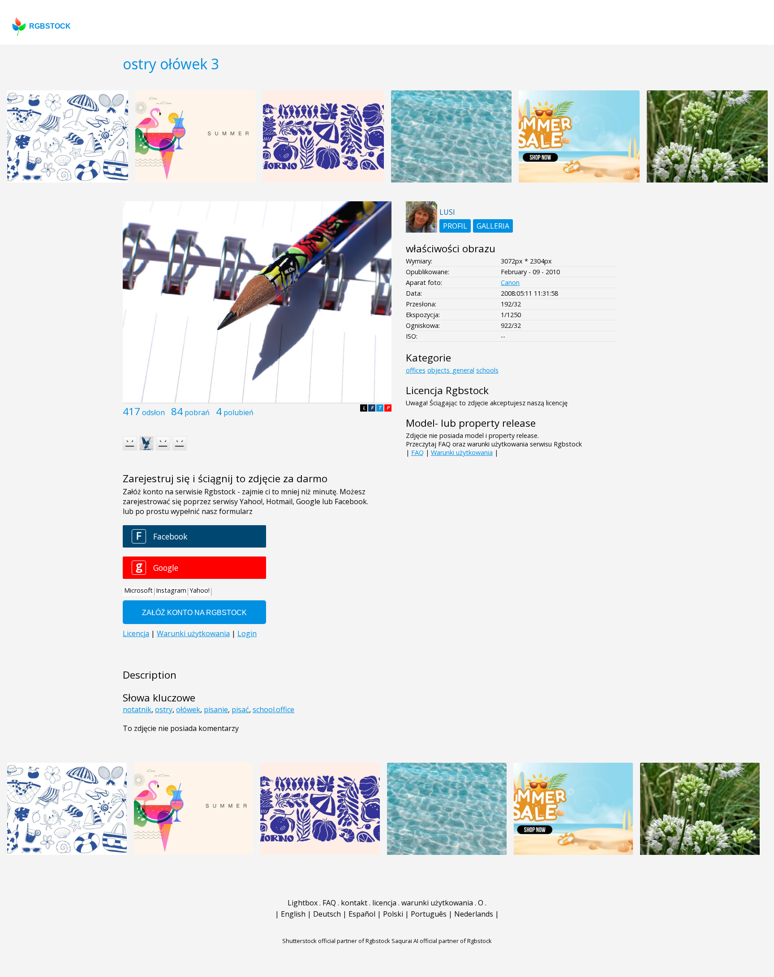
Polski (393, 914)
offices (416, 370)
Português (429, 914)
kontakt (354, 903)
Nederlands (473, 914)
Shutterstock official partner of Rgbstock (336, 941)
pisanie (216, 709)
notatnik (137, 709)
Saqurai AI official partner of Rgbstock (441, 941)
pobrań (197, 412)
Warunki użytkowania (462, 452)
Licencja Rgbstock (447, 390)
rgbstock (50, 26)
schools (487, 370)
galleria (493, 226)
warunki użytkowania (437, 903)
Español (361, 914)
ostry (163, 709)
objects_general (450, 370)
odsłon (153, 412)
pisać (240, 709)
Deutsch (327, 914)
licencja (384, 903)
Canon (510, 282)
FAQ (417, 452)
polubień (239, 412)
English (293, 914)
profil (455, 226)
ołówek (188, 709)
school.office (273, 709)
